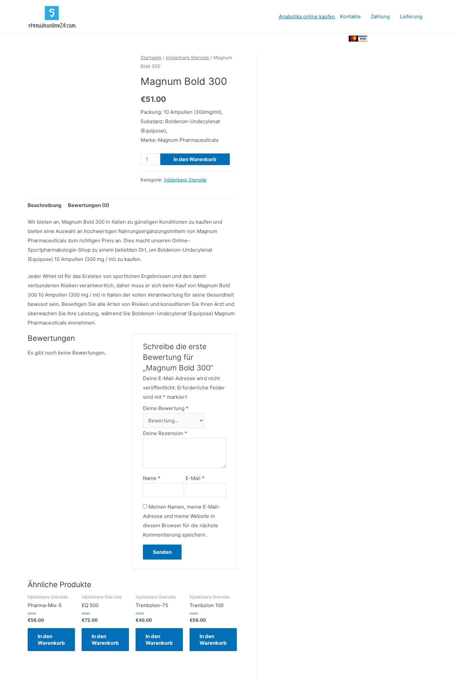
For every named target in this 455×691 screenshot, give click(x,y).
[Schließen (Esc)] (377, 40)
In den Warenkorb (195, 159)
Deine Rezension (165, 433)
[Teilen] (399, 40)
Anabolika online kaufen (307, 16)
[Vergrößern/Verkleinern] (399, 51)
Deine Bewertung (166, 408)
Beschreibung (45, 205)
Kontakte (350, 16)
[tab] (45, 205)
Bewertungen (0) (88, 205)
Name (152, 478)
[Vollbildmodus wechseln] (377, 51)
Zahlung (380, 16)
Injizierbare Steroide (187, 57)
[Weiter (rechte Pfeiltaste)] (399, 63)
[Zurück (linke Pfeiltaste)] (377, 63)
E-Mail (195, 478)
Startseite (151, 57)
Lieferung (411, 16)
